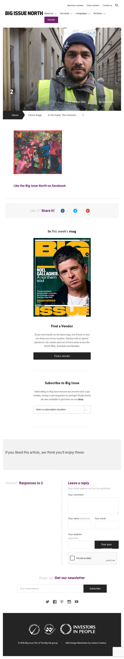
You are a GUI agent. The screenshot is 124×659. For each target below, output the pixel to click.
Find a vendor (93, 5)
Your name (79, 518)
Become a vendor (75, 5)
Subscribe (95, 588)
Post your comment (106, 546)
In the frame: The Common (62, 115)
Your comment (76, 494)
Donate (51, 19)
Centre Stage (35, 115)
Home (15, 115)
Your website (75, 536)
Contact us (107, 5)
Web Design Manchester (76, 643)
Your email (100, 518)
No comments (106, 101)
